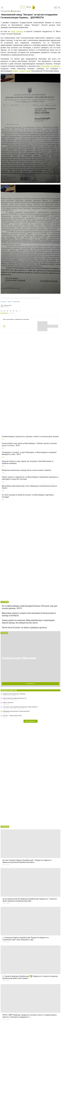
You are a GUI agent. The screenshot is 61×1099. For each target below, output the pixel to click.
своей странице (17, 31)
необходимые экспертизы (50, 66)
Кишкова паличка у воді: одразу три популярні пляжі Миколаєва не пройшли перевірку (27, 462)
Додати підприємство (30, 721)
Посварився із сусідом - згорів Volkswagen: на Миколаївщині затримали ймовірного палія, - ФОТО (29, 453)
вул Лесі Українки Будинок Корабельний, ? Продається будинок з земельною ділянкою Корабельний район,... (27, 861)
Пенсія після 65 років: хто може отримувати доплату (24, 627)
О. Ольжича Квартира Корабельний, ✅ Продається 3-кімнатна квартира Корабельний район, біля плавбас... (30, 977)
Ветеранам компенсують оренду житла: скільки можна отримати (26, 470)
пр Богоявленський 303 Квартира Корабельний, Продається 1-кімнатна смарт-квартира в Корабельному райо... (29, 900)
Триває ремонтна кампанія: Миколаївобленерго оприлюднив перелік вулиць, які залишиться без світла (28, 621)
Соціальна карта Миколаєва (19, 658)
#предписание (16, 301)
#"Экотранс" (4, 301)
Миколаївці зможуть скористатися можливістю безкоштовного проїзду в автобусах (29, 614)
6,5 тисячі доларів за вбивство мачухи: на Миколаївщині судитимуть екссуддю (28, 496)
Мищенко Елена (7, 305)
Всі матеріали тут (30, 683)
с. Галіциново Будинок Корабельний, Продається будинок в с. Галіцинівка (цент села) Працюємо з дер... (25, 938)
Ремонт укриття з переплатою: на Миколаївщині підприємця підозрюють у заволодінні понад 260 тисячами (30, 478)
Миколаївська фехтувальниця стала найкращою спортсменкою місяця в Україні (29, 487)
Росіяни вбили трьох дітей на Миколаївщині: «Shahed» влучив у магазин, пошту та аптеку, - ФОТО (29, 444)
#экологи (9, 301)
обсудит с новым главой (21, 71)
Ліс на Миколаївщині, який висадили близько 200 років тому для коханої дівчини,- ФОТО (29, 607)
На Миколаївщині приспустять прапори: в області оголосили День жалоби (30, 436)
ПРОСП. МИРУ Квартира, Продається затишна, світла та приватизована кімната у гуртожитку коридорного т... (29, 1016)
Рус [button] (56, 7)
